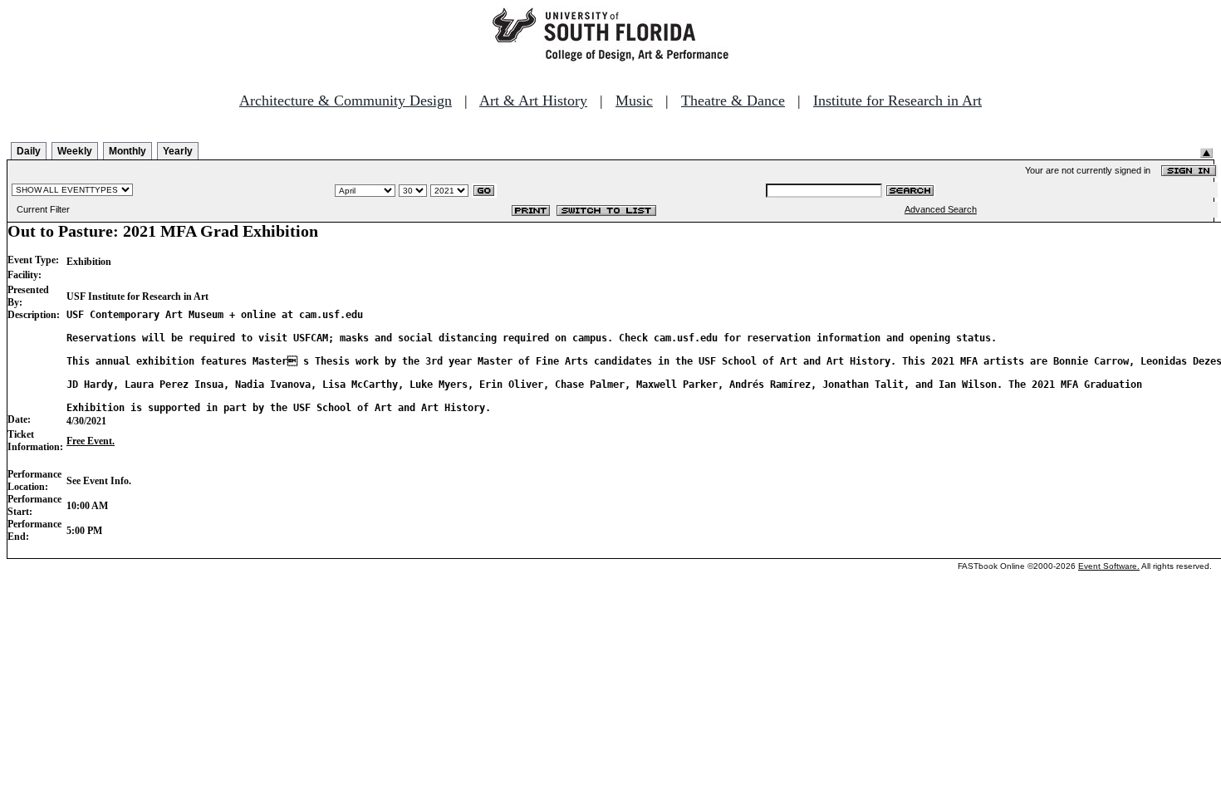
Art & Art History (533, 100)
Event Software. (1109, 566)
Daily (29, 151)
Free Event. (90, 441)
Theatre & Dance (733, 100)
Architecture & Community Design (345, 100)
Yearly (178, 151)
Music (634, 100)
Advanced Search (941, 209)
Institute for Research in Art (897, 100)
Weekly (74, 151)
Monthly (127, 151)
